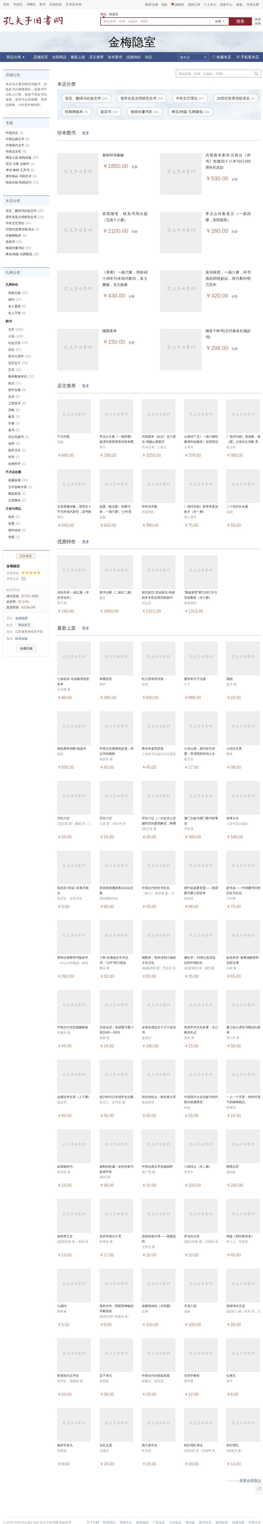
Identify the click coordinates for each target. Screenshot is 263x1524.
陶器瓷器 (17, 493)
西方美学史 (149, 1445)
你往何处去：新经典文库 (159, 1097)
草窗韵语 (106, 679)
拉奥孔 (231, 1375)
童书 (14, 430)
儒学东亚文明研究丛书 (25, 217)
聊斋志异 (232, 1166)
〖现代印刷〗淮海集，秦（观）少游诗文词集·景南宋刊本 (243, 442)
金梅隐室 (13, 566)
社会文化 (18, 343)
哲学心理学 (19, 356)
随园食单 (109, 331)
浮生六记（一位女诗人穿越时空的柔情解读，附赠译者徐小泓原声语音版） (159, 823)
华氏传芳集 (149, 506)
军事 (14, 423)
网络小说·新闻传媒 (22, 157)
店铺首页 (41, 57)
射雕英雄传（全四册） (157, 1306)
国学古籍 (17, 390)
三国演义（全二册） (198, 1166)
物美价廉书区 (18, 248)
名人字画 (17, 313)
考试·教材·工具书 (20, 170)
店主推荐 (96, 57)
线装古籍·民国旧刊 (22, 182)
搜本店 (185, 57)
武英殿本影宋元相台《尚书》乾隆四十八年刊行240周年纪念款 (228, 161)
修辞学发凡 (65, 1445)
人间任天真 (234, 748)
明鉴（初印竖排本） (240, 1236)
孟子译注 (106, 1375)
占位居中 (33, 20)
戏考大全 (232, 818)
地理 (14, 443)
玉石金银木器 (20, 487)
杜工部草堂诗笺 (152, 679)
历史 (14, 349)
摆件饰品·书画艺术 (21, 176)
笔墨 (14, 523)
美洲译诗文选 (235, 1306)
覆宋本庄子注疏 (195, 679)
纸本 (14, 517)
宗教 (14, 410)
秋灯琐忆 (232, 1445)
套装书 (14, 242)
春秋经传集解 (113, 155)
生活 (14, 396)
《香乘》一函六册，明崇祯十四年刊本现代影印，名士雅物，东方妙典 (124, 278)
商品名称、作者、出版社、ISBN (125, 21)
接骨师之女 (65, 1236)
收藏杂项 (18, 480)
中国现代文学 (17, 145)
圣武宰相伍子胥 (110, 1236)
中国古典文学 (17, 139)
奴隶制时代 (65, 1166)
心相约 (62, 1306)
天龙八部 (190, 1306)
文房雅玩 (17, 500)
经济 (14, 457)
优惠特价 (133, 57)
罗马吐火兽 (192, 1236)
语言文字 (18, 363)
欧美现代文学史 (68, 1375)
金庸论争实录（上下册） (74, 1097)
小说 (15, 336)
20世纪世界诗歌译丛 (22, 229)
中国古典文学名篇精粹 (157, 1166)
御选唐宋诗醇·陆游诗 (71, 748)
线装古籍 (18, 293)
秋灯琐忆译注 (193, 1445)
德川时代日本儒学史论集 (117, 1097)
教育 (14, 417)
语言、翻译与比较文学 (25, 211)
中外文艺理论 (18, 223)
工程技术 (17, 403)
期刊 (14, 299)
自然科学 (17, 464)
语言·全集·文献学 (20, 164)
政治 (14, 383)
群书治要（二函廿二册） (117, 592)
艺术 (14, 370)
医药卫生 (17, 450)
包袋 (14, 537)
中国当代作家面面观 (156, 1375)
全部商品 (59, 57)
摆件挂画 (17, 530)
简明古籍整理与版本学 (72, 957)
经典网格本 (16, 235)
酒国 (229, 679)
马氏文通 (106, 1445)
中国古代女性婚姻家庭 (72, 1027)
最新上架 (78, 57)
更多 (85, 133)
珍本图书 (115, 57)
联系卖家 (21, 638)
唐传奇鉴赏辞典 (152, 748)
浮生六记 (63, 818)
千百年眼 (63, 436)
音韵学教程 (192, 1375)
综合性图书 (18, 437)
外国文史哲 (16, 151)
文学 (15, 329)
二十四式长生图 (237, 506)
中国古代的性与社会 (156, 888)
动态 (148, 57)
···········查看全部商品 (244, 1481)
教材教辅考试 (21, 376)
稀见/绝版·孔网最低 (22, 254)
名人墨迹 (17, 306)
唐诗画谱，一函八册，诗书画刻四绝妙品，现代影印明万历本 (228, 278)
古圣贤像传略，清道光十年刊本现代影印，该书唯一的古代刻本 (74, 512)
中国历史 (14, 133)
